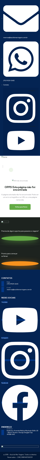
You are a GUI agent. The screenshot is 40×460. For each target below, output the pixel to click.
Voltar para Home (21, 207)
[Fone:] (2, 283)
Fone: (8, 282)
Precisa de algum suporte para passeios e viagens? (20, 231)
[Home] (4, 157)
